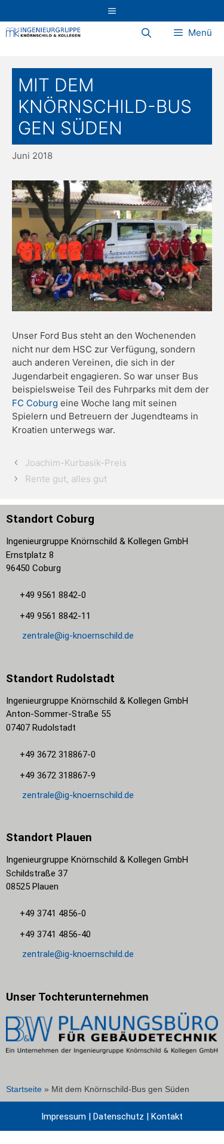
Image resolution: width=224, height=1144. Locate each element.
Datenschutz (118, 1116)
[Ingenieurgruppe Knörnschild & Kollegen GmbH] (43, 33)
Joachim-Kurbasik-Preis (76, 462)
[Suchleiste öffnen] (147, 33)
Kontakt (166, 1116)
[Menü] (112, 11)
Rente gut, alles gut (66, 478)
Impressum (63, 1116)
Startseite (24, 1089)
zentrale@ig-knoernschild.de (77, 635)
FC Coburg (35, 403)
